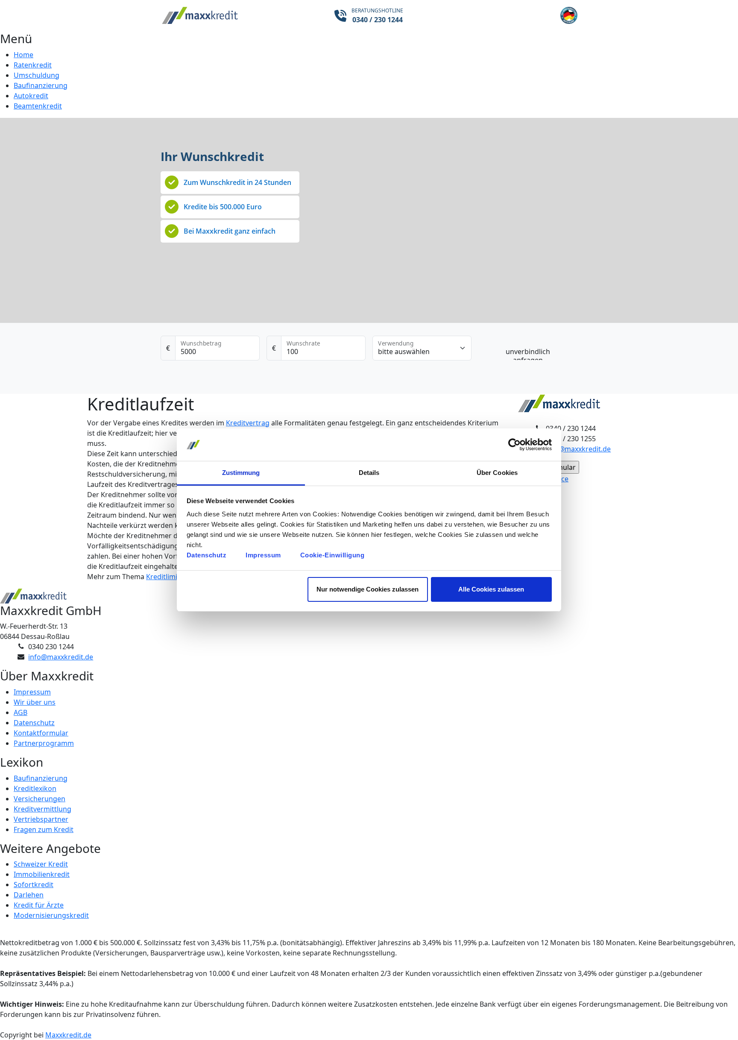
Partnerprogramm (44, 743)
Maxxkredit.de (68, 1035)
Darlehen (29, 894)
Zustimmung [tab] (241, 472)
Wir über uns (35, 702)
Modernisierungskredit (51, 915)
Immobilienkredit (42, 874)
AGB (20, 712)
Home (23, 54)
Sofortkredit (33, 884)
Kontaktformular (41, 733)
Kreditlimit (163, 576)
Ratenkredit (33, 65)
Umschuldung (36, 75)
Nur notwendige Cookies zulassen (367, 589)
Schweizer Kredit (41, 864)
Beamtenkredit (38, 106)
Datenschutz (207, 555)
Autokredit (31, 95)
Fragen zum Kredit (43, 829)
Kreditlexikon (35, 788)
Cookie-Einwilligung (332, 555)
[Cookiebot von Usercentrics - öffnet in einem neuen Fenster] (514, 444)
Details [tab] (369, 472)
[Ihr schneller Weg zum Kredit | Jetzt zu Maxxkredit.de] (230, 16)
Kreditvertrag (247, 423)
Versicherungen (39, 798)
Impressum (263, 555)
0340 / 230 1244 (377, 19)
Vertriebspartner (41, 819)
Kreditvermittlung (42, 809)
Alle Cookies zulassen (491, 589)
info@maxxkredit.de (578, 449)
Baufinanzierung (40, 85)
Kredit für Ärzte (39, 905)
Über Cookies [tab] (497, 472)
